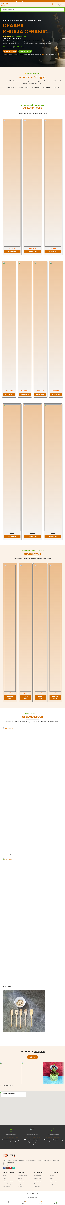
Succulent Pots (38, 1184)
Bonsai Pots (37, 1175)
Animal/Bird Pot (22, 1175)
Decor (20, 1178)
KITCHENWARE (32, 554)
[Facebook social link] (4, 1168)
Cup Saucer (53, 1181)
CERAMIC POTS (32, 108)
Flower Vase (21, 1181)
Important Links (8, 1172)
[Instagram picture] (11, 1073)
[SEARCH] (62, 9)
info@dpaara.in (9, 1165)
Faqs (4, 1178)
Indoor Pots (37, 1178)
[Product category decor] (32, 881)
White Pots (37, 1187)
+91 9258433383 (9, 1163)
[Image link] (12, 183)
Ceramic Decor (32, 717)
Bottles (52, 1175)
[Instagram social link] (7, 1168)
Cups (51, 1178)
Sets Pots (21, 1187)
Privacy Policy (7, 1184)
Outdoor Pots (38, 1181)
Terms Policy (6, 1187)
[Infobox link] (32, 1136)
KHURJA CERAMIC (8, 1086)
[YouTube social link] (10, 1168)
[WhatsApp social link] (13, 1168)
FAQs (44, 54)
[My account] (55, 4)
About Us (5, 1175)
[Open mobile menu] (63, 4)
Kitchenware (54, 1172)
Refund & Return (8, 1181)
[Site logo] (5, 4)
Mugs (51, 1184)
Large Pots (21, 1184)
